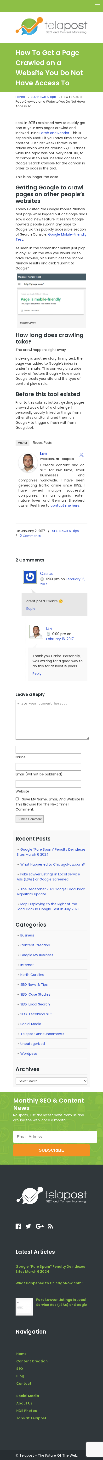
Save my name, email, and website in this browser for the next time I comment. (50, 804)
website (22, 791)
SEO (19, 1368)
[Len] (28, 471)
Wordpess (28, 1053)
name (21, 757)
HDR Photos (26, 1410)
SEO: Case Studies (35, 994)
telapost (51, 25)
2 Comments (30, 536)
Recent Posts (42, 442)
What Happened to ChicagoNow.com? (52, 864)
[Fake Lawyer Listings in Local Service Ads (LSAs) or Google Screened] (24, 1307)
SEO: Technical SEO (36, 1014)
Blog (20, 1376)
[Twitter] (81, 454)
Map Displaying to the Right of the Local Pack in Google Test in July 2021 (48, 906)
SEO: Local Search (35, 1004)
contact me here (65, 505)
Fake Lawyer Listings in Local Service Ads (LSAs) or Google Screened (48, 877)
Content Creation (35, 945)
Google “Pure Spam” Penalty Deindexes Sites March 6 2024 (51, 852)
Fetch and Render (54, 133)
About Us (24, 1403)
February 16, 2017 (60, 638)
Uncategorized (32, 1043)
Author (22, 442)
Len (43, 453)
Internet (27, 964)
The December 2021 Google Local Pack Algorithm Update (51, 892)
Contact (23, 1383)
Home (20, 97)
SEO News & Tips (43, 97)
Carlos (46, 573)
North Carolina (32, 974)
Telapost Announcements (42, 1033)
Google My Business (36, 955)
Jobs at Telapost (31, 1418)
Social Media (30, 1024)
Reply (30, 608)
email (39, 774)
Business (27, 935)
